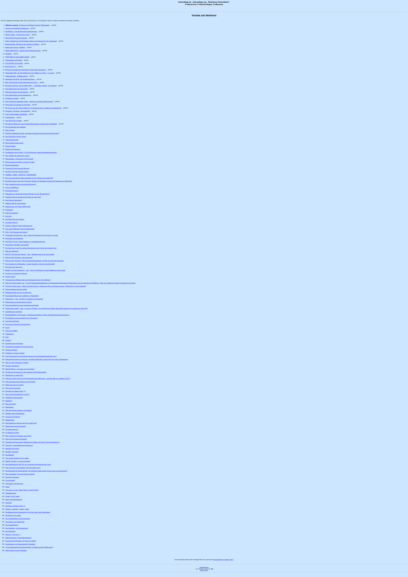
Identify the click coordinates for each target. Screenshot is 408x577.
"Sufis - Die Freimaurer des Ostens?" (16, 232)
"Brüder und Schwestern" (13, 149)
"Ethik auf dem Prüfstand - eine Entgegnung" (19, 257)
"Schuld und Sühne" (11, 350)
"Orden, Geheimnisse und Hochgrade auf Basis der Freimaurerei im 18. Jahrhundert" (31, 41)
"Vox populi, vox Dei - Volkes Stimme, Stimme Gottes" (22, 490)
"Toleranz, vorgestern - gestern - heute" (17, 509)
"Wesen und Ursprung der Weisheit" (16, 439)
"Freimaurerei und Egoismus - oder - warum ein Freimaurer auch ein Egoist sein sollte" (31, 235)
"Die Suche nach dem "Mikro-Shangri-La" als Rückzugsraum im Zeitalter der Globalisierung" (33, 108)
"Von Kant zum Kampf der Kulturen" (16, 273)
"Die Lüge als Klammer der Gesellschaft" (17, 324)
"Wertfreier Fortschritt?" (12, 448)
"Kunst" (7, 327)
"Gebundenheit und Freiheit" (13, 60)
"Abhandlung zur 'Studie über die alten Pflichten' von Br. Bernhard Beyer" (27, 194)
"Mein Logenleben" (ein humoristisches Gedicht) (20, 474)
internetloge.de (204, 567)
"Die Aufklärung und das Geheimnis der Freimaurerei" (21, 318)
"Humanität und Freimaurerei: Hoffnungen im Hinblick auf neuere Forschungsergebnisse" (32, 442)
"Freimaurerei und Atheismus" (14, 483)
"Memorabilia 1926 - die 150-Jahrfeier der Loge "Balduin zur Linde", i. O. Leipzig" (30, 73)
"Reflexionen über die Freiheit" (14, 385)
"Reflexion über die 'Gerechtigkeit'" (15, 203)
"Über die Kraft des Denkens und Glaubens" (18, 410)
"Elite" (7, 337)
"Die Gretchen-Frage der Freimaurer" (16, 38)
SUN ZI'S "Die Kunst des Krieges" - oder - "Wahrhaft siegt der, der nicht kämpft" (29, 254)
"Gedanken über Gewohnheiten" (15, 413)
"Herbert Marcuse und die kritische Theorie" (18, 302)
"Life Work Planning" (11, 222)
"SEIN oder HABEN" (11, 331)
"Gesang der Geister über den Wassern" (17, 168)
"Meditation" (9, 401)
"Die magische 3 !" (11, 66)
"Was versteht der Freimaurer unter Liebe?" (18, 436)
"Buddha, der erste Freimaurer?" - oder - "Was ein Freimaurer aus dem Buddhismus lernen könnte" (35, 270)
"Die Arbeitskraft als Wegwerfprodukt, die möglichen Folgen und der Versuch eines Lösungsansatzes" (36, 471)
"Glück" (7, 487)
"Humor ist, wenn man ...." (13, 534)
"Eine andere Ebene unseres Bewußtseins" (18, 95)
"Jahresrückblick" (10, 146)
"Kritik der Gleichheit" (11, 213)
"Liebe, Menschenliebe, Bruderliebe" (16, 114)
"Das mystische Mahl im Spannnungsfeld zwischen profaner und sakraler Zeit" (29, 178)
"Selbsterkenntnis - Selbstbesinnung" (16, 76)
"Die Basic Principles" (12, 452)
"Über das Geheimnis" (12, 251)
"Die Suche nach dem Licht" (13, 267)
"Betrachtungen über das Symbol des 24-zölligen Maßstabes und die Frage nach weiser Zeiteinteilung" (36, 359)
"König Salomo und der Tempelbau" (16, 550)
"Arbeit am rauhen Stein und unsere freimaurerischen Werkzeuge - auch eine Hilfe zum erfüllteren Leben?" (37, 378)
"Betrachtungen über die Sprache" (15, 426)
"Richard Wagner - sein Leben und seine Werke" (20, 369)
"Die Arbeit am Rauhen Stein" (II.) (15, 391)
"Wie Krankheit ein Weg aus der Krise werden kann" (21, 423)
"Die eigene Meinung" (11, 429)
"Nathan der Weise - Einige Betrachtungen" (18, 538)
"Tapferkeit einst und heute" (13, 312)
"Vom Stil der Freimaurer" (13, 388)
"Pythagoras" (9, 210)
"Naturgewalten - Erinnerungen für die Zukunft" (19, 159)
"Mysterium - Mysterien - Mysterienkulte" (17, 111)
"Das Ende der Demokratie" (13, 200)
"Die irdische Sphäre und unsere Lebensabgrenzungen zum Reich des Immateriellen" (31, 124)
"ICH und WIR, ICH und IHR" (14, 63)
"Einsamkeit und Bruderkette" (14, 238)
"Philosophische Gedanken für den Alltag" (18, 105)
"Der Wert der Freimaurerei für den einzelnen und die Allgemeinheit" (25, 372)
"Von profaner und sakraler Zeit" (15, 522)
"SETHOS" (8, 54)
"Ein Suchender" (10, 480)
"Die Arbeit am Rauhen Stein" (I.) (15, 506)
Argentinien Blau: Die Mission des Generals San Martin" (22, 44)
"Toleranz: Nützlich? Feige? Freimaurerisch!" (19, 226)
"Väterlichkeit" (9, 334)
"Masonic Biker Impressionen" (14, 143)
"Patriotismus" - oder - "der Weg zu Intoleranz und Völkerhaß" (24, 299)
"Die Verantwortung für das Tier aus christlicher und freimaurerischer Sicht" (28, 464)
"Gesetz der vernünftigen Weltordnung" (17, 28)
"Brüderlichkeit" (10, 420)
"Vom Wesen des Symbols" (13, 121)
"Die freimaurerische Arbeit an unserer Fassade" (20, 162)
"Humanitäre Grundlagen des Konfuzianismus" (19, 347)
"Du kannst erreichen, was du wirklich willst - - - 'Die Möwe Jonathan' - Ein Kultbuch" (31, 85)
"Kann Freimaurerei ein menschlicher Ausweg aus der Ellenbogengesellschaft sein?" (31, 356)
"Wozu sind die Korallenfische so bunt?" (17, 394)
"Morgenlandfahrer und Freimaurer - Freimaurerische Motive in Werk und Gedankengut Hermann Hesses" (37, 315)
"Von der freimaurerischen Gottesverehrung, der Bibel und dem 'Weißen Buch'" (29, 547)
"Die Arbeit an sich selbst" (13, 515)
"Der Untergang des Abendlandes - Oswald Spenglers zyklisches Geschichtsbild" (30, 264)
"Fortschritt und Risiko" (12, 321)
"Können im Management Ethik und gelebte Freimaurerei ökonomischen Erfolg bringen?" (32, 133)
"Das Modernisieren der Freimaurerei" (16, 89)
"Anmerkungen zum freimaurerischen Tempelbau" (20, 544)
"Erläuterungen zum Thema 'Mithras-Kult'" (18, 206)
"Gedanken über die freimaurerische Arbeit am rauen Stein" (23, 197)
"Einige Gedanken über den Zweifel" (16, 289)
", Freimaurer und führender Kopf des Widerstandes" (27, 25)
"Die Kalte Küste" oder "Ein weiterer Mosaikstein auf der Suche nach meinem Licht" (31, 248)
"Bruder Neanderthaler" (12, 165)
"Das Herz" (8, 216)
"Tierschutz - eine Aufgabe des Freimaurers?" (19, 445)
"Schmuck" (8, 503)
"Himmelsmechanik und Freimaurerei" (16, 92)
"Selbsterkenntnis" (10, 493)
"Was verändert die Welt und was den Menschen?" (20, 184)
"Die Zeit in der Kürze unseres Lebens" (17, 171)
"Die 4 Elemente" (10, 531)
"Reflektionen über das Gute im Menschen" (18, 292)
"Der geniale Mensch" (11, 525)
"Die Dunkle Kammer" (11, 191)
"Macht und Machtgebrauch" (14, 499)
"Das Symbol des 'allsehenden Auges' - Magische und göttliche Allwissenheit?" (29, 101)
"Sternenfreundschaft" (12, 140)
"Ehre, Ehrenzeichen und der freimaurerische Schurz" (21, 82)
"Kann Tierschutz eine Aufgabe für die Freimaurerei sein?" (23, 468)
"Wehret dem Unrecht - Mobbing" (15, 47)
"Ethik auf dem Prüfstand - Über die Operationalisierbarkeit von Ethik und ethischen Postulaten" (34, 261)
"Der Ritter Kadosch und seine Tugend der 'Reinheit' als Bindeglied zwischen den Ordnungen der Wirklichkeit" (38, 181)
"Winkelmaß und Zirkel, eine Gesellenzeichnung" (20, 79)
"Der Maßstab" (9, 455)
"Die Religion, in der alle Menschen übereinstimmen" (21, 31)
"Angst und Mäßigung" (12, 187)
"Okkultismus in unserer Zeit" (14, 375)
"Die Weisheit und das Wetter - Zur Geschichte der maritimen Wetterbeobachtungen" (31, 152)
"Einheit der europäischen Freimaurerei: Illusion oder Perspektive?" (25, 70)
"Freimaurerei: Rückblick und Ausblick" (17, 245)
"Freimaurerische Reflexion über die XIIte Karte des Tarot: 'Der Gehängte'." (28, 280)
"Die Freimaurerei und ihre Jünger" (15, 136)
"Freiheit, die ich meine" (12, 496)
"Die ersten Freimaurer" (12, 477)
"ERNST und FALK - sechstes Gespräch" (18, 461)
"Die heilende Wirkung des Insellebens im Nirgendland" (22, 296)
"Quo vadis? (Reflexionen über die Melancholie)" (20, 229)
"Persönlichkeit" (10, 117)
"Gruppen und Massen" (12, 366)
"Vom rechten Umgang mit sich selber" (17, 458)
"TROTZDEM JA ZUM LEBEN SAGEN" (17, 57)
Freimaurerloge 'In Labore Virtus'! (223, 559)
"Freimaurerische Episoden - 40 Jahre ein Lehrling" (20, 541)
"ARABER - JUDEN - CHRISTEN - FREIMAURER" (20, 175)
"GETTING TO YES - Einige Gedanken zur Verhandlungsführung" (25, 241)
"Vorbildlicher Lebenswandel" (14, 397)
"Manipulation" (9, 407)
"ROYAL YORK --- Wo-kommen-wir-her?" (17, 35)
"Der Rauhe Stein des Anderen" (14, 219)
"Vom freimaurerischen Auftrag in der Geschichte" (20, 382)
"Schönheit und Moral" (12, 98)
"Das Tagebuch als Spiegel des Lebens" (17, 156)
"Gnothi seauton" (10, 277)
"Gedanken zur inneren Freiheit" (15, 353)
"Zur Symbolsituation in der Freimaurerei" (17, 518)
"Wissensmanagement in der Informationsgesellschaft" (22, 305)
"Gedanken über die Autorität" (14, 343)
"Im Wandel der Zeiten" (12, 433)
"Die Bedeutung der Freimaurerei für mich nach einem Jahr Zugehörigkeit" (27, 512)
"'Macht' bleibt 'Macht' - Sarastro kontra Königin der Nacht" (23, 50)
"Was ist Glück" (10, 130)
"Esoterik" (8, 340)
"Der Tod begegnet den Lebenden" (15, 127)
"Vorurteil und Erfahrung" (12, 417)
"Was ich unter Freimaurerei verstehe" (16, 362)
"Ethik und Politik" (10, 404)
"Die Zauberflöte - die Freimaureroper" (16, 528)
